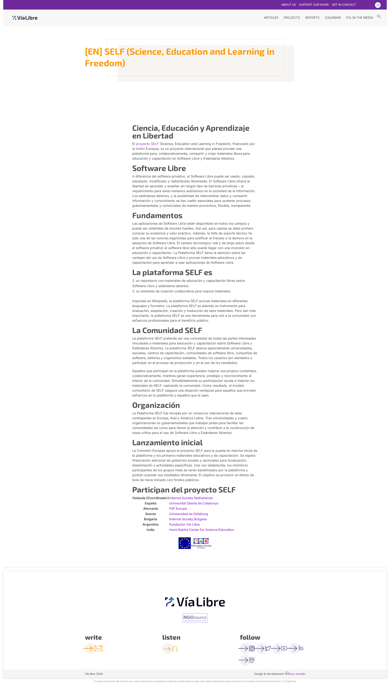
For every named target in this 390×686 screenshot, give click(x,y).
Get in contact (344, 4)
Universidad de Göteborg (188, 514)
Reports (312, 18)
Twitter (361, 5)
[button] (379, 16)
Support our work (314, 4)
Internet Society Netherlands (191, 498)
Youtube (369, 5)
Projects (292, 18)
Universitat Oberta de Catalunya (193, 503)
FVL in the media (359, 18)
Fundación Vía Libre (184, 524)
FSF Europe (178, 508)
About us (288, 4)
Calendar (333, 18)
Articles (271, 18)
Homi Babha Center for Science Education (201, 530)
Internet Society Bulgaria (188, 519)
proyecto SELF (147, 144)
